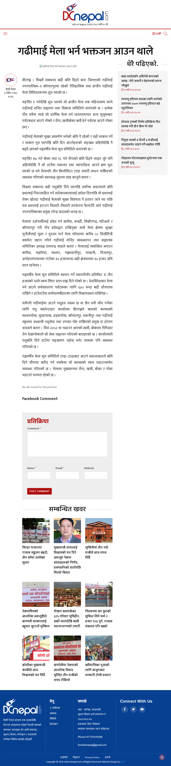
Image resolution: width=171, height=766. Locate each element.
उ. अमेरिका (55, 708)
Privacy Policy (92, 757)
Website (89, 468)
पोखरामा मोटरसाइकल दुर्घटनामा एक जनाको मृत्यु (141, 160)
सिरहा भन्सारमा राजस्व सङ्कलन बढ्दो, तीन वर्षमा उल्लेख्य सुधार (35, 555)
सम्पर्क (108, 757)
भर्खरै (158, 33)
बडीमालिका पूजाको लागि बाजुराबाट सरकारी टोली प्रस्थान (98, 670)
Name (31, 468)
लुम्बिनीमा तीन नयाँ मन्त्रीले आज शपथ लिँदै (96, 552)
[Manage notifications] (162, 757)
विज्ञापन (76, 757)
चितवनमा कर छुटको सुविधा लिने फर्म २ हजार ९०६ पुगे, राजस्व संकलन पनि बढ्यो (98, 618)
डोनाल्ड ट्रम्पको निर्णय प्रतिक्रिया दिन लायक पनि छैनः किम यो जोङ (140, 124)
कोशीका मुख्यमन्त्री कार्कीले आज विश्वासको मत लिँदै (33, 670)
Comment (34, 428)
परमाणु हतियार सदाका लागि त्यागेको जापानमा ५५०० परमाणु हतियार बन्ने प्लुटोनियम (141, 104)
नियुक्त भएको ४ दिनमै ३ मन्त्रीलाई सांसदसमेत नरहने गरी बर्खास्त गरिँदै (140, 142)
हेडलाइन (54, 724)
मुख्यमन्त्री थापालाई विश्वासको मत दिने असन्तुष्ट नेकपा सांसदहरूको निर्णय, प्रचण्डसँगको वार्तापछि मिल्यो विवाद (67, 560)
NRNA (53, 713)
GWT (122, 762)
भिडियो (53, 719)
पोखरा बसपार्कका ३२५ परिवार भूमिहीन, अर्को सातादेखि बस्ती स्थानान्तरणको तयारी (67, 618)
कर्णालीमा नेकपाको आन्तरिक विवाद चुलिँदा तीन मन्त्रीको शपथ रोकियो (66, 672)
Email (60, 468)
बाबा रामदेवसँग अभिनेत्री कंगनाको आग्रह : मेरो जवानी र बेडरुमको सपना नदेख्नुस (141, 81)
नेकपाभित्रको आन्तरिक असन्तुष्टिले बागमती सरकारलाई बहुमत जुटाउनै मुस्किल (35, 618)
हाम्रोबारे (64, 757)
